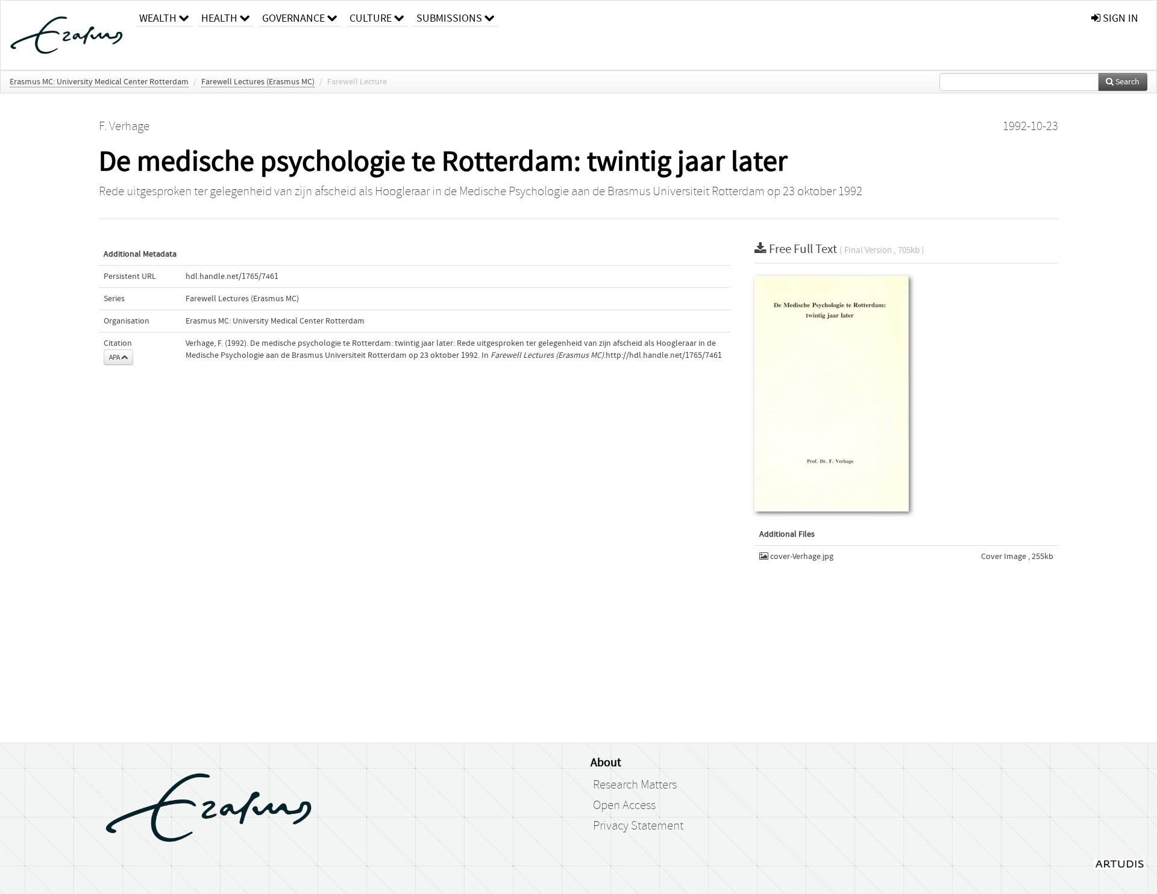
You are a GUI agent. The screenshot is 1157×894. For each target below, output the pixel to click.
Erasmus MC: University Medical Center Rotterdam (99, 82)
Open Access (624, 805)
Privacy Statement (638, 826)
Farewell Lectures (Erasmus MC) (258, 82)
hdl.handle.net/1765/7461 (232, 276)
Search (1127, 82)
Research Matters (635, 785)
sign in (1119, 18)
